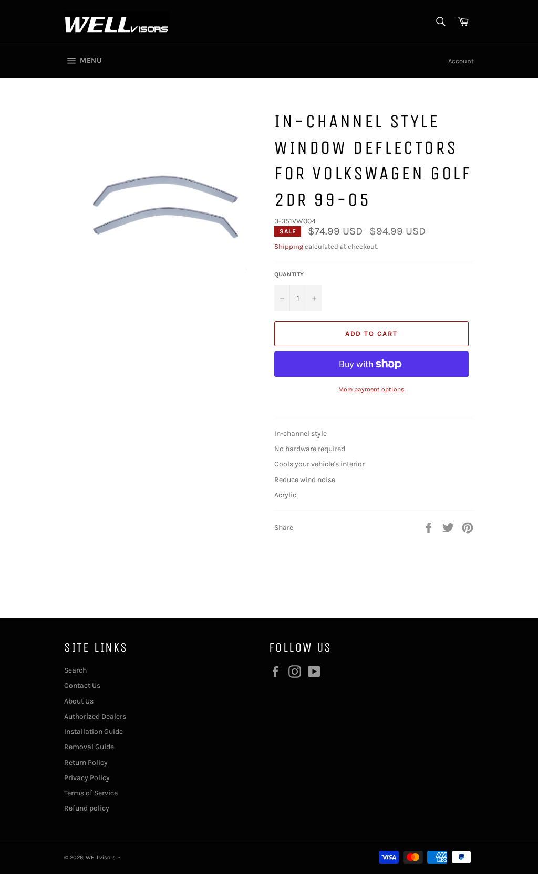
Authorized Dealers (95, 716)
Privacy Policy (87, 777)
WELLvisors (101, 857)
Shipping (288, 246)
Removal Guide (89, 746)
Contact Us (82, 685)
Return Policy (86, 762)
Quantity (289, 274)
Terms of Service (91, 792)
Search (75, 670)
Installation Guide (93, 731)
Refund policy (86, 808)
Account (461, 61)
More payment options (371, 389)
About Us (79, 701)
